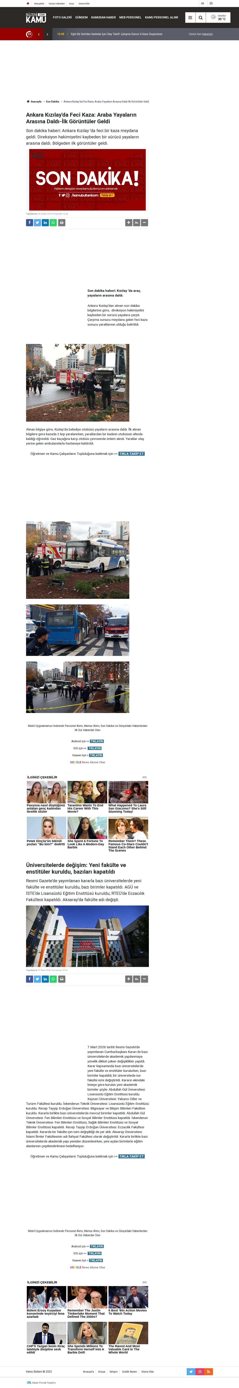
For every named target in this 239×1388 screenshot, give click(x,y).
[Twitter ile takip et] (191, 1371)
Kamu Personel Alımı (161, 17)
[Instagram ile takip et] (199, 1371)
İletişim (114, 1371)
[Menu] (190, 17)
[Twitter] (37, 222)
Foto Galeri (62, 17)
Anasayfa (88, 1371)
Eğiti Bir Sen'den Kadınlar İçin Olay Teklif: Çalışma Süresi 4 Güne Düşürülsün (116, 34)
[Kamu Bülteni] (36, 17)
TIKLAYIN (97, 741)
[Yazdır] (61, 222)
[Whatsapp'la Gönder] (53, 222)
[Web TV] (203, 3)
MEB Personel (130, 17)
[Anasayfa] (28, 3)
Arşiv (71, 3)
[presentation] (38, 34)
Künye (101, 1371)
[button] (128, 222)
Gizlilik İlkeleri (129, 1371)
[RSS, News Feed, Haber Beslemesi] (208, 1371)
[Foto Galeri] (211, 3)
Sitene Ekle (84, 3)
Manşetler (39, 3)
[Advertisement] (119, 70)
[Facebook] (29, 222)
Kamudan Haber (103, 17)
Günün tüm (201, 34)
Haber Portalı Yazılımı (44, 1382)
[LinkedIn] (45, 222)
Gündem (81, 17)
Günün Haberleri (57, 3)
